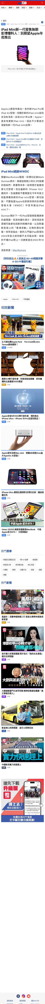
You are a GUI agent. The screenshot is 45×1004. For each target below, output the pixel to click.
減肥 (40, 570)
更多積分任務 (34, 982)
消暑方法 (23, 570)
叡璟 (13, 570)
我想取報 (23, 1001)
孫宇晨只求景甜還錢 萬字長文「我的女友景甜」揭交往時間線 (22, 655)
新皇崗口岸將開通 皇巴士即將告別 (17, 728)
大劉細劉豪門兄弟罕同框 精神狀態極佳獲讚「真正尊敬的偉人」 (22, 692)
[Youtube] (28, 996)
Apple (5, 299)
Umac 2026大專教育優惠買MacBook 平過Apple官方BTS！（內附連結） (21, 530)
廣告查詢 (10, 1001)
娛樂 (3, 659)
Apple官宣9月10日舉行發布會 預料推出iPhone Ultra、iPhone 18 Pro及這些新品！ (21, 417)
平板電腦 (27, 299)
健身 (32, 570)
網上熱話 (31, 565)
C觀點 (5, 570)
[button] (3, 3)
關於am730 (35, 1001)
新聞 (3, 768)
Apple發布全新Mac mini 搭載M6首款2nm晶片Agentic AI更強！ (22, 454)
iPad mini (15, 299)
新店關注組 (19, 565)
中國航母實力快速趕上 (11, 764)
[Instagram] (23, 996)
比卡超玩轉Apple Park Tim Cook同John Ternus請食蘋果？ (21, 343)
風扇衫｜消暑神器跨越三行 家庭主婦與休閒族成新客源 (22, 618)
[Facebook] (18, 996)
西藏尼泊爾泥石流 (9, 560)
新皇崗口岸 (7, 565)
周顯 (4, 575)
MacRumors (19, 250)
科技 (3, 24)
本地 (3, 731)
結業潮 (35, 560)
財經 (3, 385)
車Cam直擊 (24, 560)
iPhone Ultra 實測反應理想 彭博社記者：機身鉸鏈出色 (23, 493)
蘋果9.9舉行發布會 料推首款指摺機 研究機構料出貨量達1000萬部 (22, 380)
